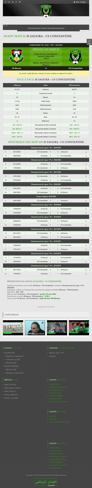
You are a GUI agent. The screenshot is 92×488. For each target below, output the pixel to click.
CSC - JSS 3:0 (74, 125)
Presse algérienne (11, 394)
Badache (46, 65)
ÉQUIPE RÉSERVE (11, 366)
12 (6, 176)
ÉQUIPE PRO (9, 353)
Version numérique (11, 398)
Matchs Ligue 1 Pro (56, 353)
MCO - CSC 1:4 (74, 133)
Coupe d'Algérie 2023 (58, 459)
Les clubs (52, 416)
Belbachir (54, 63)
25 (6, 237)
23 (6, 168)
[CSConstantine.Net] (46, 11)
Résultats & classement (14, 356)
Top (89, 43)
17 (6, 249)
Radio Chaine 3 (10, 391)
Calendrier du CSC (13, 359)
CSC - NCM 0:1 (74, 129)
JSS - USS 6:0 (17, 125)
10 (6, 188)
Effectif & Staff (11, 363)
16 (6, 213)
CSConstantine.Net (49, 307)
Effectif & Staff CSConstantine (59, 422)
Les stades (53, 419)
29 (6, 180)
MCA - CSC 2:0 (74, 137)
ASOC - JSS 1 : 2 (17, 133)
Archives (52, 356)
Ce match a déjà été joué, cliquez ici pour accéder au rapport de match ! (46, 73)
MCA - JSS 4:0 (17, 137)
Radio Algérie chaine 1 (12, 388)
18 (6, 225)
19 (6, 156)
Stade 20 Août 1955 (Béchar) (46, 54)
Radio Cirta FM (10, 384)
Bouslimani (45, 63)
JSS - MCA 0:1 (17, 129)
